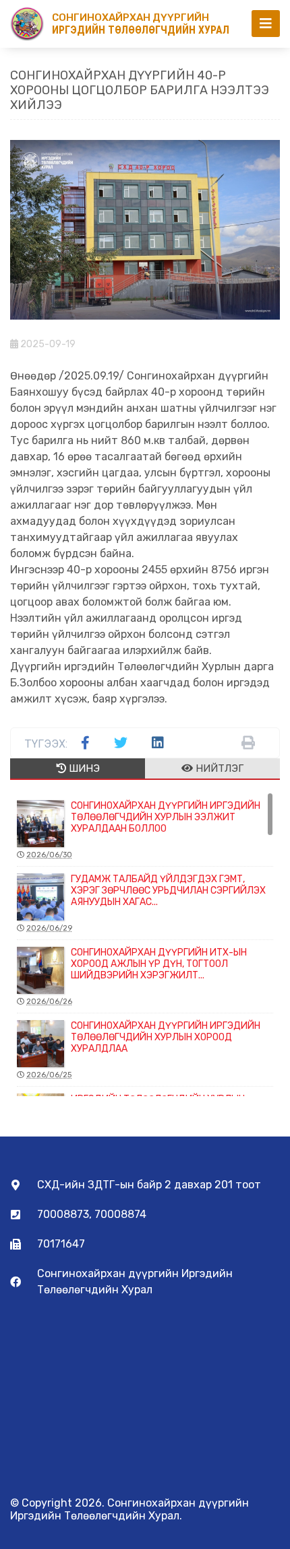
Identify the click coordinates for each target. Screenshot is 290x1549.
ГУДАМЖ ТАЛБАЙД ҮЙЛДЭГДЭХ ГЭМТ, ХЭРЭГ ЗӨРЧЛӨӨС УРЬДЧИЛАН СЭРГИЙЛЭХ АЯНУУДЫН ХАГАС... (146, 903)
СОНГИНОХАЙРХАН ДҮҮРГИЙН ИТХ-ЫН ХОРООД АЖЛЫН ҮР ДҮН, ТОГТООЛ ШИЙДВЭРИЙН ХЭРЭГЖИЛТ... (136, 976)
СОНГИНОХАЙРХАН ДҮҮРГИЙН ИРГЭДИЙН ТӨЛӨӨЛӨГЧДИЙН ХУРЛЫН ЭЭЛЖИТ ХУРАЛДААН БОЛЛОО (143, 829)
